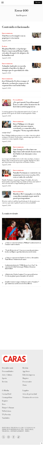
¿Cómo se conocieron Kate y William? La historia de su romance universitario (23, 243)
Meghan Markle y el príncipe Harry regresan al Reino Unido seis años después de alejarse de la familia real (15, 52)
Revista (38, 2)
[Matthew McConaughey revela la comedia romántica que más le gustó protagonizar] (6, 194)
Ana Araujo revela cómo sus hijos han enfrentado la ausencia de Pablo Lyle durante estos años (27, 152)
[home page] (21, 359)
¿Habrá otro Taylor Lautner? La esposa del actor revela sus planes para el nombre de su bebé (21, 275)
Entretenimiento (7, 33)
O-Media (5, 391)
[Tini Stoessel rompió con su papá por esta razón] (36, 35)
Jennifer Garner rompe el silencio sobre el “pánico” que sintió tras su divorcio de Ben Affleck (22, 283)
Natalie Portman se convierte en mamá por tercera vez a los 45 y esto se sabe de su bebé (26, 175)
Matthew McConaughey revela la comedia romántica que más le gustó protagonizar (27, 196)
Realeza (4, 46)
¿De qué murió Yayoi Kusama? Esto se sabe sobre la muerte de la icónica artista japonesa (26, 104)
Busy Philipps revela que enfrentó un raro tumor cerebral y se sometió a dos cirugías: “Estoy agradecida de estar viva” (21, 128)
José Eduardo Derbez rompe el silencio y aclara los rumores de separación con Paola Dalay (15, 83)
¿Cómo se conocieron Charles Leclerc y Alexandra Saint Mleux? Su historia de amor (21, 258)
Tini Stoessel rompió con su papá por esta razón (13, 37)
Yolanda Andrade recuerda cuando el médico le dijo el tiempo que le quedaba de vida (15, 68)
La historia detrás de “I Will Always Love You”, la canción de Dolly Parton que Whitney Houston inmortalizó (21, 266)
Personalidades (18, 100)
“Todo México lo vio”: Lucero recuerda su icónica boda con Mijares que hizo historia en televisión (21, 251)
